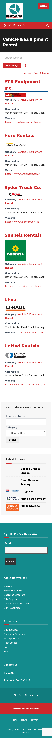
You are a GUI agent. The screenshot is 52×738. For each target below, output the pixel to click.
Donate (24, 720)
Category (11, 427)
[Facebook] (4, 25)
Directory (28, 73)
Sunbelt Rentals (23, 235)
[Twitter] (9, 25)
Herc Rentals (19, 135)
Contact (34, 720)
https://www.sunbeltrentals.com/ (24, 286)
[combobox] (26, 433)
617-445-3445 (21, 680)
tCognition (27, 491)
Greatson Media (25, 732)
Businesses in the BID (16, 603)
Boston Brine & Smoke (30, 470)
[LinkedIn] (23, 25)
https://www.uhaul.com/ (31, 332)
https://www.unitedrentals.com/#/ (25, 384)
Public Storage (30, 505)
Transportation (12, 638)
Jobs (6, 647)
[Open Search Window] (47, 25)
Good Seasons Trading (30, 482)
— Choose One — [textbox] (18, 433)
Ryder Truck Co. (22, 187)
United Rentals (21, 346)
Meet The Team (13, 590)
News (15, 720)
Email (8, 543)
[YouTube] (19, 25)
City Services (11, 629)
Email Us (9, 673)
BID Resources (12, 607)
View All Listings (41, 73)
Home (5, 34)
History (8, 586)
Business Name (16, 416)
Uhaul (11, 299)
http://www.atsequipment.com (23, 122)
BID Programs (12, 599)
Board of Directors (14, 595)
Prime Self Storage (33, 498)
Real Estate (10, 642)
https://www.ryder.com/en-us (22, 221)
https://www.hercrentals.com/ (22, 174)
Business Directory (14, 634)
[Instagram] (14, 25)
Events (8, 651)
